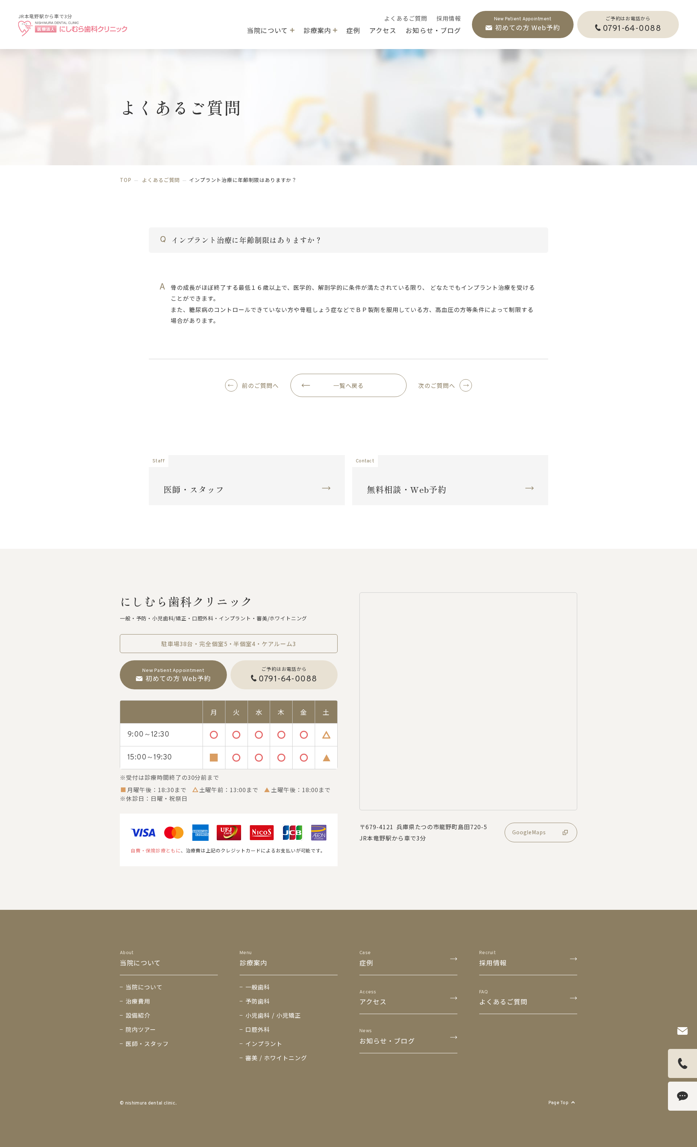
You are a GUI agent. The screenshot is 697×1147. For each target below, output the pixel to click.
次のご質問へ (436, 385)
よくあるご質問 (161, 179)
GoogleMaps (529, 832)
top (125, 179)
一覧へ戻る (348, 385)
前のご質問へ (260, 385)
